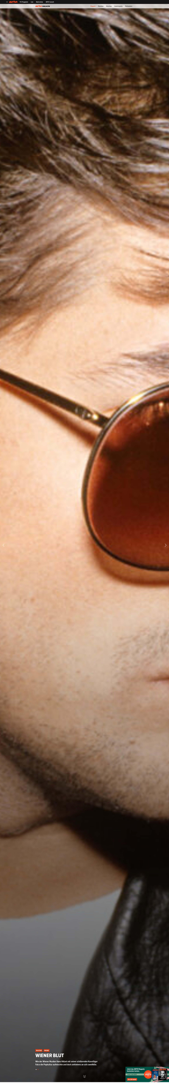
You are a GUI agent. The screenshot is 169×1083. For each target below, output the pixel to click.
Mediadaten (128, 6)
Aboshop (109, 6)
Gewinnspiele (118, 6)
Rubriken (101, 6)
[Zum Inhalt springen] (84, 1076)
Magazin (93, 6)
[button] (3, 545)
